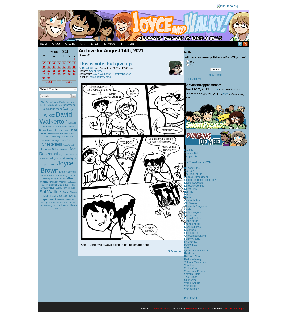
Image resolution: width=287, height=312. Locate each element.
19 (59, 70)
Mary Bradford (58, 178)
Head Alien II (54, 133)
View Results (215, 74)
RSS (245, 43)
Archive (71, 43)
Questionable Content (196, 250)
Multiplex (189, 150)
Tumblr (131, 43)
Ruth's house (69, 188)
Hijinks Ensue (192, 215)
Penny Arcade (192, 238)
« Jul (49, 82)
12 (59, 66)
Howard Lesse (68, 133)
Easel (206, 308)
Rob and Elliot (192, 256)
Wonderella (190, 285)
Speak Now (95, 71)
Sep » (69, 82)
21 (69, 70)
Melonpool (190, 229)
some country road (100, 77)
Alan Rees (46, 102)
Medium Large (192, 227)
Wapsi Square (192, 282)
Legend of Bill (192, 224)
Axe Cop (189, 171)
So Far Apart (191, 268)
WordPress (192, 308)
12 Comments (174, 251)
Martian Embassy (58, 175)
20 (64, 70)
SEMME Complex (49, 196)
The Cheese (70, 202)
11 (54, 66)
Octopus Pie (191, 232)
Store (96, 43)
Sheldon (189, 265)
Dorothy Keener (122, 74)
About (57, 43)
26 (59, 74)
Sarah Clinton (70, 192)
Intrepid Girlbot (192, 218)
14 (69, 66)
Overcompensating (195, 235)
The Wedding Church (49, 205)
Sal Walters (50, 191)
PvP (186, 247)
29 (74, 74)
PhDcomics (190, 241)
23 (43, 74)
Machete (45, 175)
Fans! (187, 194)
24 (48, 74)
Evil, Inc (188, 191)
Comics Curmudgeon (196, 176)
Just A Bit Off (191, 221)
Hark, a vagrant (193, 212)
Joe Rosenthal (57, 151)
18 (54, 70)
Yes (192, 61)
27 (64, 74)
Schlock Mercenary (195, 262)
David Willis (89, 68)
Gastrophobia (192, 200)
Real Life (189, 253)
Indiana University (51, 136)
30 (43, 78)
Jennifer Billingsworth (54, 149)
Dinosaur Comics (194, 185)
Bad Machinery (192, 259)
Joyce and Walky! (144, 26)
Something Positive (195, 271)
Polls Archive (193, 78)
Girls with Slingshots (195, 206)
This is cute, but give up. (106, 63)
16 (43, 70)
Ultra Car (58, 208)
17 (48, 70)
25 (54, 74)
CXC (225, 94)
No (191, 65)
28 (69, 74)
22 (74, 70)
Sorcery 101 (191, 153)
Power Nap (190, 244)
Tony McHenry (69, 205)
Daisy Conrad (55, 105)
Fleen (187, 197)
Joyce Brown (57, 167)
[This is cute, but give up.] (133, 238)
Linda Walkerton (67, 171)
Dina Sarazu (58, 126)
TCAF (214, 89)
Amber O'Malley (59, 102)
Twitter (240, 43)
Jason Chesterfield (58, 142)
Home (44, 43)
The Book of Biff (193, 174)
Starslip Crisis (192, 274)
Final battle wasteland (58, 130)
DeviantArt (113, 43)
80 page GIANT (193, 168)
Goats (187, 209)
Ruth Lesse (56, 187)
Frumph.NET (191, 297)
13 (64, 66)
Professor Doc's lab (57, 184)
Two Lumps (190, 277)
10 (48, 66)
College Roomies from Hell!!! (200, 179)
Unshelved (190, 280)
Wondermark (191, 288)
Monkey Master (58, 182)
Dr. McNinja (190, 188)
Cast (84, 43)
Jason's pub (68, 145)
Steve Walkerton (65, 199)
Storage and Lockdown (51, 202)
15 (74, 66)
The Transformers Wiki (197, 162)
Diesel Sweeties (193, 182)
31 (48, 78)
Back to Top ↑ (237, 308)
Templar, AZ (190, 156)
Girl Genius (190, 203)
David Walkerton (55, 118)
